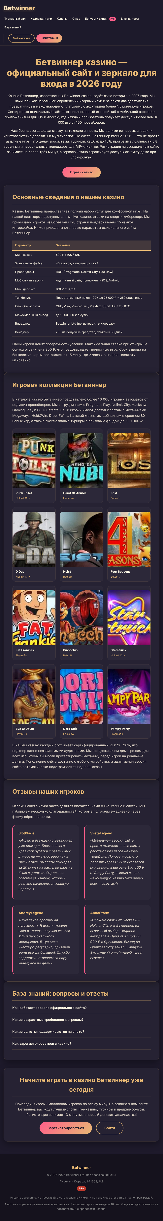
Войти (109, 1128)
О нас (76, 18)
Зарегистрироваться (66, 1128)
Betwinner (19, 8)
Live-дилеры (130, 18)
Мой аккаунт (21, 38)
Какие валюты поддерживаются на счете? (48, 1032)
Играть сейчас (81, 172)
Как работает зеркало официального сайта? (49, 1008)
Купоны (62, 18)
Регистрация (49, 37)
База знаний (12, 27)
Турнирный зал (15, 18)
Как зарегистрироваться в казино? (41, 1043)
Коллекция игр (41, 18)
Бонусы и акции (100, 18)
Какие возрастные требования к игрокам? (47, 1020)
